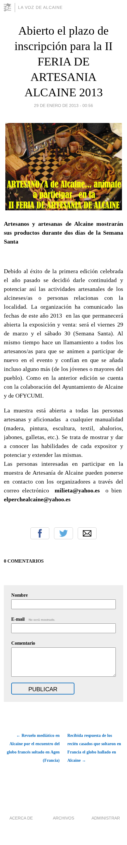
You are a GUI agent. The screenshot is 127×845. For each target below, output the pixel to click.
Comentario (23, 643)
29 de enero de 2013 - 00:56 (63, 105)
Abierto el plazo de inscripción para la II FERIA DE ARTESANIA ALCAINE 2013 (63, 61)
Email (87, 533)
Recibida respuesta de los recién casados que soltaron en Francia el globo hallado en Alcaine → (94, 748)
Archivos (63, 818)
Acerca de (21, 818)
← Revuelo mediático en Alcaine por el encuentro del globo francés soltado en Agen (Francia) (33, 748)
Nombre (19, 595)
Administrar (106, 818)
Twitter (63, 533)
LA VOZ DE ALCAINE (40, 7)
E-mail (33, 619)
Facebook (39, 533)
